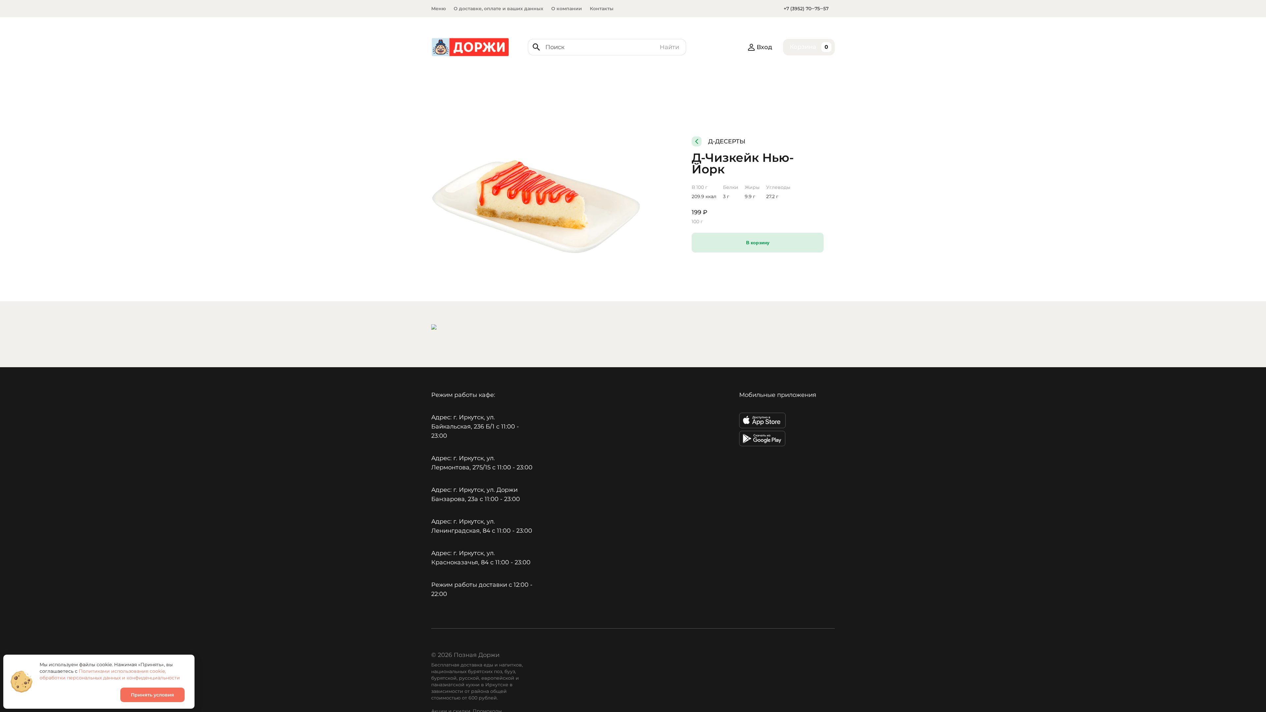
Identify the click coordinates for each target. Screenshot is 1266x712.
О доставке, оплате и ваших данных (498, 9)
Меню (438, 9)
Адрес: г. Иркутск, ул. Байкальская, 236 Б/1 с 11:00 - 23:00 (475, 426)
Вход (764, 47)
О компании (566, 9)
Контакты (602, 9)
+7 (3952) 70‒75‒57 (806, 9)
